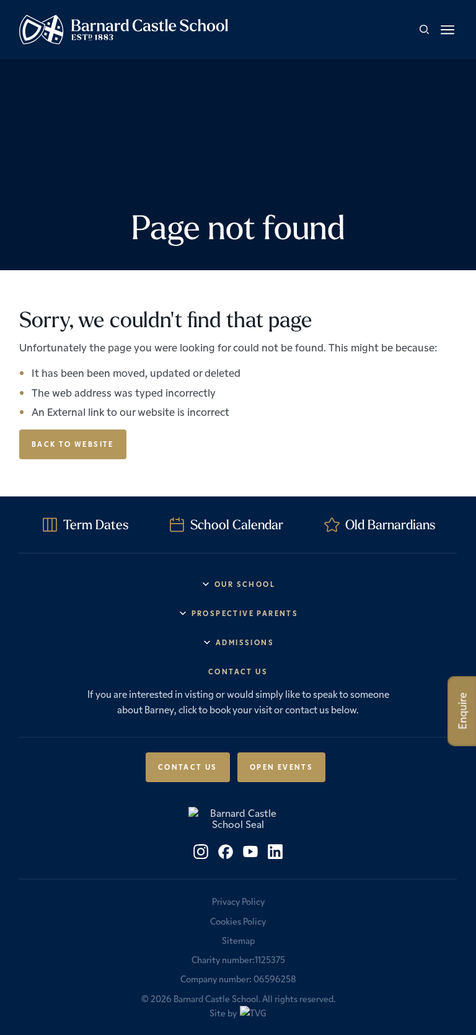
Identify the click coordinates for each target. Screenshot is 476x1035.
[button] (447, 29)
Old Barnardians (390, 524)
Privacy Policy (238, 901)
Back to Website (73, 444)
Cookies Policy (238, 921)
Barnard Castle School (216, 998)
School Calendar (236, 524)
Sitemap (238, 940)
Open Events (281, 767)
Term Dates (95, 524)
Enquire (462, 711)
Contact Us (188, 767)
